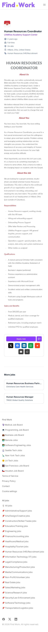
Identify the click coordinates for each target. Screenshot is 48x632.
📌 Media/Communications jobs (17, 572)
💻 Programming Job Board (15, 430)
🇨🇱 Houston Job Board (13, 471)
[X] (10, 345)
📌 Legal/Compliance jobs (14, 562)
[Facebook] (17, 345)
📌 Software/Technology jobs (16, 603)
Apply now (21, 339)
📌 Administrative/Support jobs (17, 510)
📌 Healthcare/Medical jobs (15, 541)
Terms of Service (10, 476)
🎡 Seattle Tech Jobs (12, 450)
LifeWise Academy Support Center (20, 34)
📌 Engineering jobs (11, 531)
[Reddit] (37, 345)
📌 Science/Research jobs (14, 592)
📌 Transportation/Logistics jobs (17, 608)
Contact (6, 486)
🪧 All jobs (7, 505)
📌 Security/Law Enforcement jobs (18, 597)
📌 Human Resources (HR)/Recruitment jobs (23, 551)
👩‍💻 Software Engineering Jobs (16, 445)
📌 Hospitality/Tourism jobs (15, 546)
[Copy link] (27, 351)
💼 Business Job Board (13, 435)
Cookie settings (9, 491)
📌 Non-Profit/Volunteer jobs (16, 577)
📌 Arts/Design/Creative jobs (16, 516)
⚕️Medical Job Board (12, 424)
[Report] (39, 338)
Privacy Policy (9, 481)
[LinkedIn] (24, 345)
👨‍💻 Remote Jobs (10, 440)
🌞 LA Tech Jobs (10, 460)
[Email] (21, 351)
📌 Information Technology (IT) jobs (19, 556)
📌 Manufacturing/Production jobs (18, 567)
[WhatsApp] (30, 345)
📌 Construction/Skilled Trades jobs (19, 521)
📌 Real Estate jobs (11, 582)
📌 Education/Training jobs (15, 526)
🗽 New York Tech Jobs (13, 455)
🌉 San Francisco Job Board (15, 465)
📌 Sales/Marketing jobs (13, 587)
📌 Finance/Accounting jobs (15, 536)
